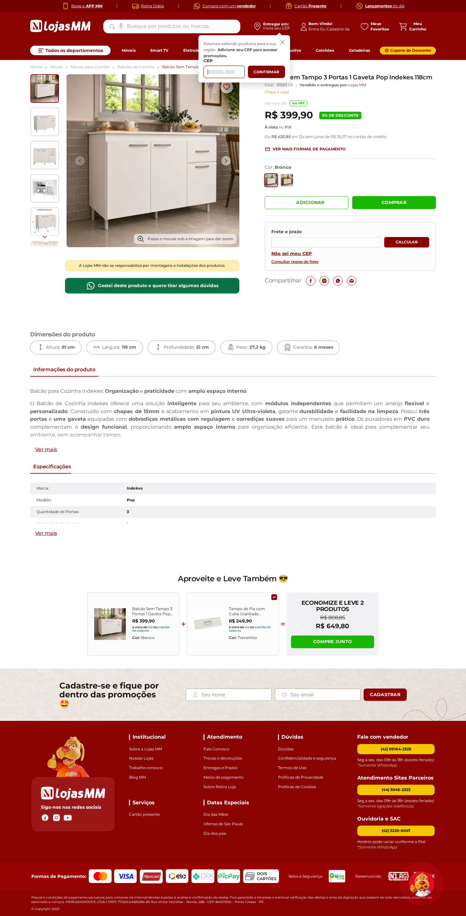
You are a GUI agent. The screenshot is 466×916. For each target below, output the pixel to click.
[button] (305, 149)
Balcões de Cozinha (135, 66)
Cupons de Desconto (410, 50)
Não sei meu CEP (291, 253)
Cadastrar (385, 694)
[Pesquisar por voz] (121, 25)
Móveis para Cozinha (90, 66)
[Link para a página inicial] (40, 67)
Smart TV (159, 50)
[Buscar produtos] (113, 26)
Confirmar (266, 71)
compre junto (332, 641)
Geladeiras (359, 50)
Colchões (325, 50)
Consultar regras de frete (294, 262)
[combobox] (171, 26)
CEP (208, 60)
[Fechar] (282, 42)
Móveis (129, 50)
